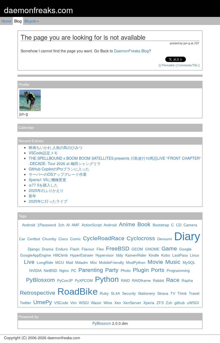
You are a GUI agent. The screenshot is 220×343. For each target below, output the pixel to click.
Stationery (146, 293)
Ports (157, 270)
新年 (32, 195)
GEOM (137, 249)
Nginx (64, 270)
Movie (155, 262)
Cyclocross (141, 238)
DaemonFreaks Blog (131, 50)
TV (172, 293)
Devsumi (164, 239)
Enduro (62, 249)
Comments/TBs (187, 65)
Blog (18, 21)
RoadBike (77, 291)
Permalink (168, 65)
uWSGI (193, 303)
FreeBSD (117, 248)
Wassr (96, 303)
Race (172, 280)
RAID (125, 280)
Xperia (148, 303)
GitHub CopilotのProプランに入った (59, 169)
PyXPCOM (84, 280)
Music (173, 262)
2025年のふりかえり (46, 190)
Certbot (33, 239)
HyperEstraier (81, 255)
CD (178, 225)
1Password (46, 225)
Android (28, 225)
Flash (74, 249)
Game (169, 248)
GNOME (152, 249)
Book (144, 224)
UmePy (42, 302)
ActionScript (92, 225)
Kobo (165, 255)
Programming (178, 270)
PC (73, 270)
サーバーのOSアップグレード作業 (58, 174)
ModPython (135, 262)
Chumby (49, 239)
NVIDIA (35, 270)
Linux (194, 255)
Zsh (169, 303)
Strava (162, 293)
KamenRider (135, 255)
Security (129, 293)
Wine (108, 303)
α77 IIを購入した (43, 185)
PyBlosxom (40, 280)
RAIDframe (141, 280)
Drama (47, 249)
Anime (127, 224)
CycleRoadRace (103, 238)
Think (182, 293)
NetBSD (50, 270)
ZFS (160, 303)
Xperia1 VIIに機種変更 (47, 179)
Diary (187, 236)
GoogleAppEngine (35, 255)
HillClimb (60, 255)
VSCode (61, 303)
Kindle (154, 255)
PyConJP (65, 280)
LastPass (180, 255)
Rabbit (158, 280)
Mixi (93, 262)
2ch (61, 225)
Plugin (141, 270)
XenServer (132, 303)
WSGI (84, 303)
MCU (59, 262)
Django (34, 249)
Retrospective (37, 293)
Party (112, 270)
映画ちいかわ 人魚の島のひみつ (55, 147)
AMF (76, 225)
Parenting (90, 270)
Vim (73, 303)
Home (6, 21)
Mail (69, 262)
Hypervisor (105, 255)
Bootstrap (161, 225)
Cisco (63, 239)
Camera (190, 225)
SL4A (115, 293)
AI (68, 225)
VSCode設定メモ (43, 152)
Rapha (187, 280)
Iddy (119, 255)
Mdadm (81, 262)
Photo (126, 270)
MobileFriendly (111, 262)
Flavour (88, 249)
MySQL (189, 262)
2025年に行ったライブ (48, 201)
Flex (100, 249)
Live (29, 262)
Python (107, 279)
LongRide (45, 262)
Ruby (104, 293)
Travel (194, 293)
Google (185, 249)
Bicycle (30, 21)
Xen (117, 303)
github (179, 303)
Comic (75, 239)
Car (22, 239)
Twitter (25, 303)
